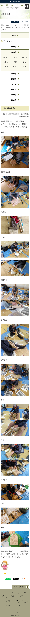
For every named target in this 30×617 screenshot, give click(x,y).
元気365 (17, 615)
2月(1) (24, 66)
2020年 (13, 95)
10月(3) (24, 57)
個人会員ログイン (17, 8)
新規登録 (7, 7)
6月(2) (24, 62)
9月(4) (6, 62)
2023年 (13, 79)
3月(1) (15, 66)
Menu (14, 35)
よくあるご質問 (22, 593)
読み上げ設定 (25, 21)
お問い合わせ (12, 8)
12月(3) (5, 57)
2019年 (13, 100)
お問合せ (22, 596)
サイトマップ (22, 606)
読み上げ (16, 21)
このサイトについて (2, 8)
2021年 (13, 89)
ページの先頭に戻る (19, 587)
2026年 (13, 47)
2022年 (13, 84)
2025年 (13, 52)
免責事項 (8, 601)
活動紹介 (8, 27)
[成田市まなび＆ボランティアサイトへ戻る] (22, 5)
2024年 (13, 74)
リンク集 (8, 606)
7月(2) (15, 62)
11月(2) (15, 57)
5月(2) (6, 66)
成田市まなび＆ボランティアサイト (10, 25)
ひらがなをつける (16, 1)
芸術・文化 (17, 27)
